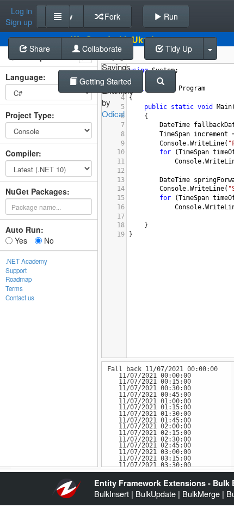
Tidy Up (177, 48)
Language (24, 76)
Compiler (22, 153)
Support (16, 270)
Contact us (19, 297)
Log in (21, 10)
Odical (113, 113)
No (48, 240)
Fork (111, 16)
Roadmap (18, 279)
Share (38, 48)
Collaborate (101, 48)
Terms (14, 288)
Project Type (28, 115)
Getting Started (104, 81)
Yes (20, 240)
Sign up (18, 21)
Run (170, 16)
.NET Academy (26, 261)
